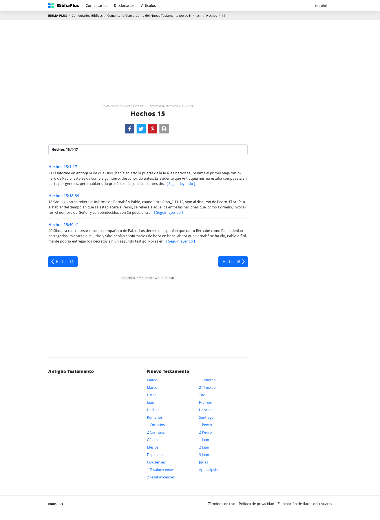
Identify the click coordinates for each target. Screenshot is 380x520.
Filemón (205, 402)
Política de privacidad (256, 503)
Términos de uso (221, 503)
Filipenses (155, 454)
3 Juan (204, 454)
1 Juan (204, 439)
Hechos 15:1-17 (62, 166)
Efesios (153, 447)
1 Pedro (205, 424)
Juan (150, 402)
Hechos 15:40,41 (63, 224)
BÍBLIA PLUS (57, 15)
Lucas (151, 394)
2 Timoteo (207, 387)
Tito (202, 394)
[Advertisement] (190, 55)
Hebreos (206, 409)
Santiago (206, 417)
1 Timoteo (207, 380)
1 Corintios (156, 424)
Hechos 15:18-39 (63, 195)
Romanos (155, 417)
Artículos (148, 5)
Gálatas (153, 439)
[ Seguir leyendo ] (180, 183)
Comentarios (96, 5)
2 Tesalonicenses (161, 477)
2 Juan (204, 447)
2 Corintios (156, 432)
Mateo (152, 380)
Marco (152, 387)
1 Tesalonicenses (161, 469)
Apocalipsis (208, 469)
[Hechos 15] (129, 128)
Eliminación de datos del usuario (305, 503)
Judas (203, 462)
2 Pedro (205, 432)
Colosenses (156, 462)
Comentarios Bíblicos (87, 15)
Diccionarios (124, 5)
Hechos (211, 15)
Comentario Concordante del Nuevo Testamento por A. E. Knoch (154, 15)
